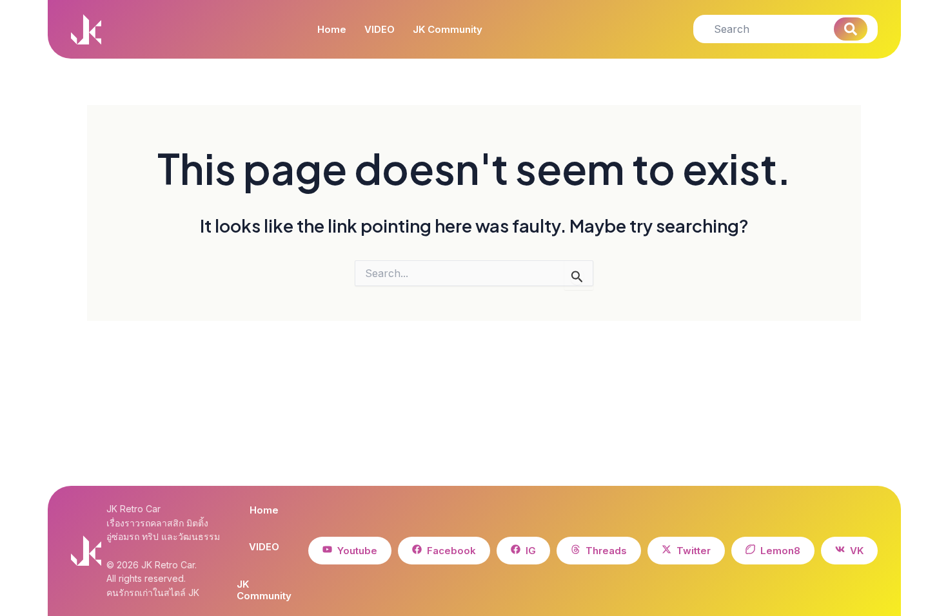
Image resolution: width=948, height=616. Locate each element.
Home (331, 29)
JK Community (447, 29)
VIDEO (379, 29)
